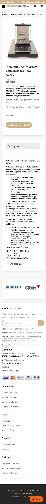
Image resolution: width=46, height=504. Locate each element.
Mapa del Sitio (8, 430)
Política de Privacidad (11, 468)
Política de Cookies (10, 473)
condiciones (26, 329)
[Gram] (32, 287)
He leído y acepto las (18, 329)
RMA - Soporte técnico (11, 426)
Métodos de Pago (9, 397)
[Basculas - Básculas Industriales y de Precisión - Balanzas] (15, 6)
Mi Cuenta (6, 421)
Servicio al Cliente (9, 402)
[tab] (23, 146)
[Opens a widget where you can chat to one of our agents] (36, 499)
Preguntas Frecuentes (11, 406)
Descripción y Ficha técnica (24, 107)
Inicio (4, 12)
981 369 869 (8, 2)
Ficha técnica (15, 264)
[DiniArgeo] (13, 287)
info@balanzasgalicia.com (34, 2)
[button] (19, 62)
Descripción (14, 146)
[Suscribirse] (41, 323)
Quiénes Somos (8, 445)
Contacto (6, 449)
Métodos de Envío (9, 393)
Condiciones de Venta (11, 464)
